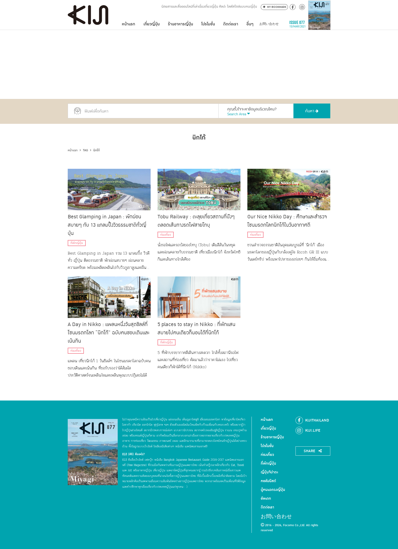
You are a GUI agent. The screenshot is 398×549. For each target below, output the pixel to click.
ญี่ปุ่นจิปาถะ (269, 472)
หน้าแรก (128, 24)
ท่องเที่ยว (165, 234)
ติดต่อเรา (230, 24)
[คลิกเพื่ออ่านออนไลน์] (319, 24)
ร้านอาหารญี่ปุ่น (180, 24)
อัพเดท (266, 499)
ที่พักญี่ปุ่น (76, 243)
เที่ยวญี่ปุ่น (151, 24)
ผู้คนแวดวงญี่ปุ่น (273, 490)
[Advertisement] (199, 64)
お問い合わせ (269, 24)
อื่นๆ (249, 24)
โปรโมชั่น (208, 24)
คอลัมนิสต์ (268, 481)
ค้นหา (310, 111)
